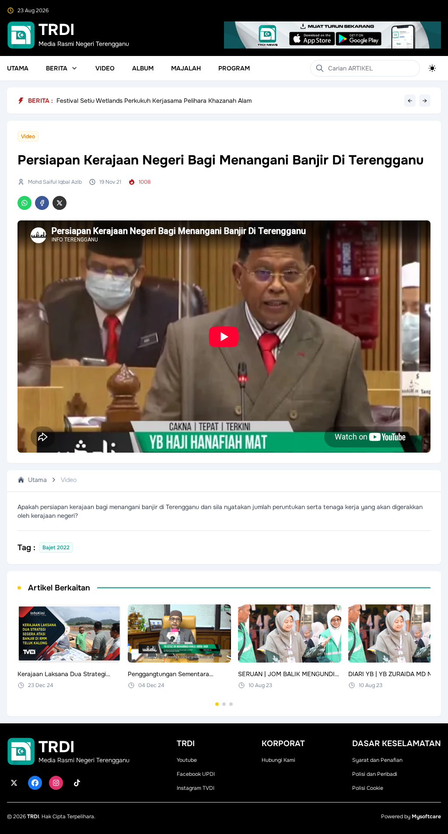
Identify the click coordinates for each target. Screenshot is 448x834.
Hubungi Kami (278, 760)
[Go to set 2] (224, 704)
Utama (17, 68)
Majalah (186, 68)
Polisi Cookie (367, 788)
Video (105, 68)
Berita (56, 68)
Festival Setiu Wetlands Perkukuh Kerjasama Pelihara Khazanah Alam (154, 103)
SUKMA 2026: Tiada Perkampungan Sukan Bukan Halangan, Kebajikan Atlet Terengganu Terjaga (192, 97)
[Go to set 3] (231, 704)
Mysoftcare (426, 816)
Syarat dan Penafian (377, 760)
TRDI (33, 816)
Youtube (187, 760)
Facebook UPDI (196, 774)
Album (143, 68)
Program (234, 68)
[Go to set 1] (217, 704)
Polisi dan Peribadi (374, 774)
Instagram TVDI (195, 788)
